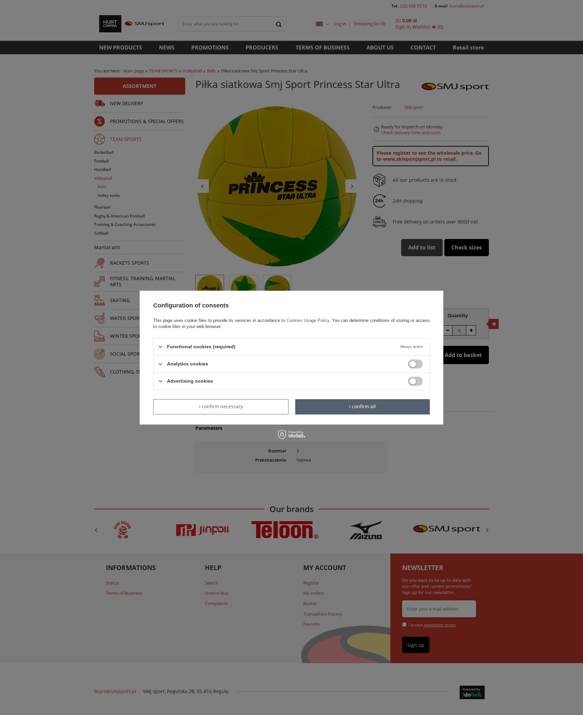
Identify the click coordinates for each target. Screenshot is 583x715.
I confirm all (362, 406)
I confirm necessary (221, 406)
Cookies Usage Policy (307, 320)
